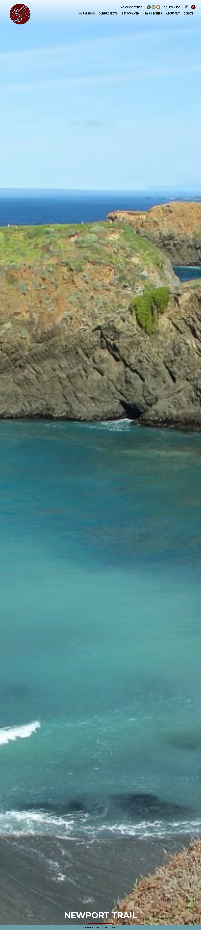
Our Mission (87, 13)
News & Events (152, 13)
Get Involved (130, 13)
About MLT (173, 13)
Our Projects (108, 13)
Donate (188, 13)
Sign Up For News (172, 7)
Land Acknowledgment (131, 7)
